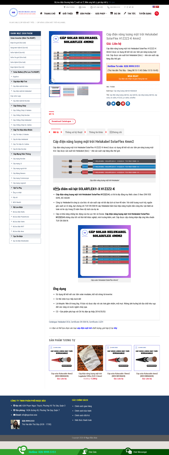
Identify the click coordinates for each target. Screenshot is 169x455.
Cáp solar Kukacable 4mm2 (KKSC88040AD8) (61, 375)
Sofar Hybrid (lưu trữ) (17, 52)
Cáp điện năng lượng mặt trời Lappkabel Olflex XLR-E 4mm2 (90, 375)
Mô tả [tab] (51, 114)
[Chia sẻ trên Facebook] (109, 103)
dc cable (113, 98)
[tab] (56, 132)
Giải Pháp (100, 13)
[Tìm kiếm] (157, 13)
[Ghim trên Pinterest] (123, 103)
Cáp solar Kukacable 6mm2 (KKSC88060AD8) (147, 375)
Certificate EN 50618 (79, 322)
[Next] (98, 57)
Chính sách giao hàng (83, 406)
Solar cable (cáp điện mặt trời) (21, 22)
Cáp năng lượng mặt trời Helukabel (51, 22)
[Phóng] (52, 81)
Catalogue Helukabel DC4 (59, 322)
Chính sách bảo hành (83, 411)
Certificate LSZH (96, 322)
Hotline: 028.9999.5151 (42, 452)
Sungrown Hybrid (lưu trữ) (19, 48)
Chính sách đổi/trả (82, 415)
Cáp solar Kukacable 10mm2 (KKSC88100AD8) (118, 375)
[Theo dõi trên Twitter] (130, 7)
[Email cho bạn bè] (118, 103)
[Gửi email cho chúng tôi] (132, 7)
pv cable (126, 98)
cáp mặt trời (133, 95)
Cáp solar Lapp (15, 96)
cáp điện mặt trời (84, 328)
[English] (154, 7)
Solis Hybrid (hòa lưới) (17, 62)
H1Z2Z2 (119, 98)
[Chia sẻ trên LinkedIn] (128, 103)
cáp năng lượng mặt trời (146, 95)
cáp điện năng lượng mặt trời (119, 95)
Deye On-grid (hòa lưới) (18, 43)
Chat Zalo (93, 452)
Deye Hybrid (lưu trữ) (17, 67)
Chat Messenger (140, 452)
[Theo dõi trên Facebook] (125, 7)
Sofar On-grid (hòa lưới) (18, 57)
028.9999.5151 (28, 421)
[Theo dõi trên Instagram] (127, 7)
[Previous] (53, 57)
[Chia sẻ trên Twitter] (113, 103)
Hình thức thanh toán (83, 420)
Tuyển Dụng (145, 13)
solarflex (132, 98)
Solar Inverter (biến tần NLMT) (23, 38)
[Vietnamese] (157, 7)
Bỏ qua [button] (112, 2)
